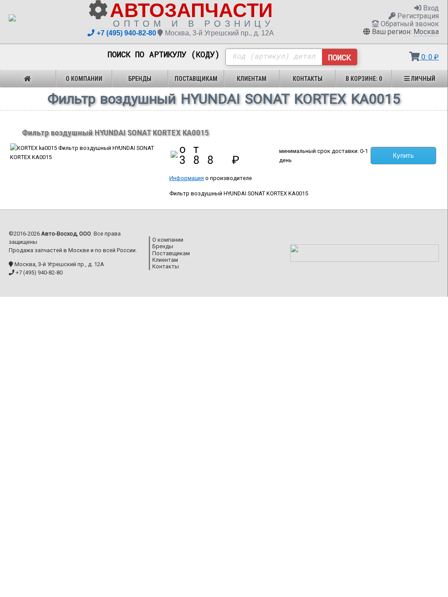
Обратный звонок (409, 24)
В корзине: (364, 78)
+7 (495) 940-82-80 (126, 33)
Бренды (139, 78)
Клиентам (251, 78)
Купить (403, 155)
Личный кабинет (421, 81)
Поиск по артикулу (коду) (164, 54)
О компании (84, 78)
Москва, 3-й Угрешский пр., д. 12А (219, 33)
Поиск (339, 57)
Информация (186, 178)
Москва (426, 32)
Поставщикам (196, 78)
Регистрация (417, 16)
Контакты (307, 78)
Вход (430, 8)
